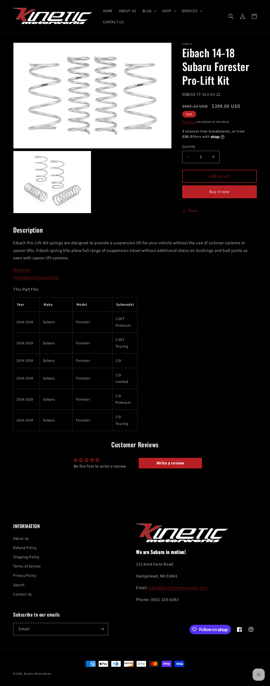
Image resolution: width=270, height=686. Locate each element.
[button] (149, 10)
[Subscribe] (102, 629)
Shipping (189, 122)
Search (19, 584)
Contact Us (22, 594)
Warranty (21, 269)
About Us (21, 538)
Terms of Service (27, 566)
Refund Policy (25, 547)
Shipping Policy (26, 557)
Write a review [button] (170, 463)
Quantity (188, 146)
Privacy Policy (24, 575)
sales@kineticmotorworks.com (178, 587)
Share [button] (193, 210)
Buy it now (219, 191)
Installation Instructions (36, 277)
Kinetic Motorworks (37, 673)
